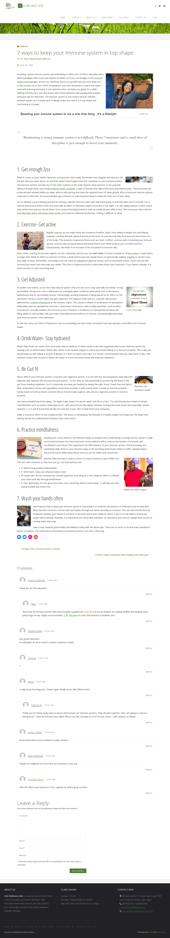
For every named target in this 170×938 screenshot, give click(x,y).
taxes (31, 681)
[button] (9, 6)
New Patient (48, 927)
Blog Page (64, 927)
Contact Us (81, 927)
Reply (149, 594)
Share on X (143, 114)
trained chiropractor (41, 302)
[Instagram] (164, 6)
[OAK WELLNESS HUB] (9, 5)
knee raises (133, 253)
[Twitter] (159, 6)
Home (7, 927)
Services (18, 927)
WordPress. (161, 932)
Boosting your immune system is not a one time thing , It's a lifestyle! (69, 113)
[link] (164, 17)
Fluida (151, 932)
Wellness (24, 46)
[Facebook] (155, 6)
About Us (33, 927)
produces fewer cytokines (62, 188)
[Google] (36, 537)
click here (73, 615)
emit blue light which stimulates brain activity (39, 213)
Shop (94, 927)
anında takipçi (36, 779)
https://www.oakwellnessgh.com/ (137, 911)
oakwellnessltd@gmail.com (133, 907)
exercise (58, 232)
